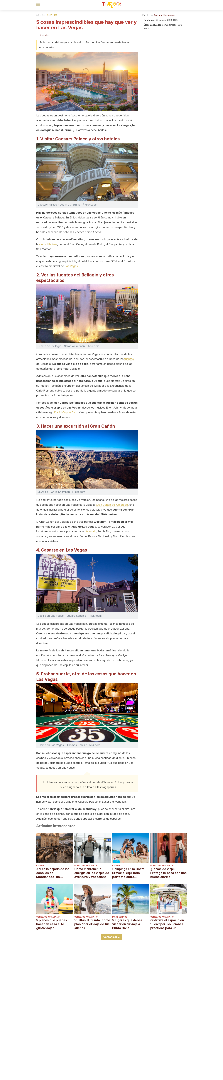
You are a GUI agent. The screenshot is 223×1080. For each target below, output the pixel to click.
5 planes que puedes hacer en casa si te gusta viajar (51, 924)
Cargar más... (111, 936)
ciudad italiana (48, 244)
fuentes (129, 359)
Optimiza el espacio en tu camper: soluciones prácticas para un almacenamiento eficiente (167, 924)
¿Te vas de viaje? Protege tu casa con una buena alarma (168, 873)
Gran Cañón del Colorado (112, 504)
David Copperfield (65, 412)
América (40, 15)
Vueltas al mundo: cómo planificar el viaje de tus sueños (92, 924)
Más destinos (119, 917)
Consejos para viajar (86, 866)
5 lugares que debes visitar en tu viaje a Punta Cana (127, 924)
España (40, 866)
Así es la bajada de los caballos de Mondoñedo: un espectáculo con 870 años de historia (52, 873)
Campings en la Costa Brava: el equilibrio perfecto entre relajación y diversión (128, 873)
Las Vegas (52, 15)
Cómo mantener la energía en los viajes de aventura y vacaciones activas (91, 873)
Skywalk (90, 531)
